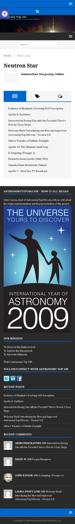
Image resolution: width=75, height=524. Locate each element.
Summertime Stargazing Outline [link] (42, 74)
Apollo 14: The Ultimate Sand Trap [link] (28, 147)
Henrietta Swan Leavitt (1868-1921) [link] (28, 159)
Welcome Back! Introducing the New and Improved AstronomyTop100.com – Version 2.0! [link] (38, 495)
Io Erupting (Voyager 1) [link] (21, 153)
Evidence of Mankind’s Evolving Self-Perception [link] (35, 108)
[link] (4, 14)
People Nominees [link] (41, 459)
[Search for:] (37, 44)
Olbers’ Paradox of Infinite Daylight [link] (28, 140)
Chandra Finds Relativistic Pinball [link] (27, 165)
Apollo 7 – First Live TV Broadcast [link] (28, 171)
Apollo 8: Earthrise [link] (19, 114)
